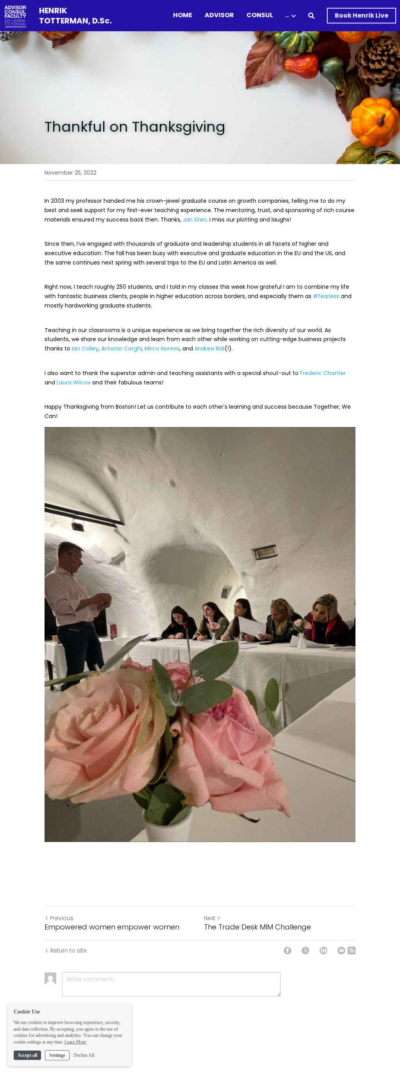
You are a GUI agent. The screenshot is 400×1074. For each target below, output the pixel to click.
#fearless (326, 296)
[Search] (311, 16)
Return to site (68, 950)
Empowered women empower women (112, 927)
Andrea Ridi (210, 348)
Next (209, 918)
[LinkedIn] (323, 950)
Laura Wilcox (74, 382)
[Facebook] (287, 950)
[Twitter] (305, 950)
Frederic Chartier (323, 373)
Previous (61, 918)
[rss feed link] (351, 950)
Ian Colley (85, 348)
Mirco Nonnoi (162, 348)
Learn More (75, 1042)
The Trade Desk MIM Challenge (257, 927)
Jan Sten (195, 219)
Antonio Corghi (121, 348)
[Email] (341, 950)
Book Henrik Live (361, 15)
